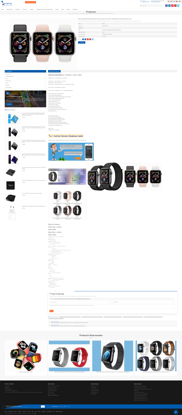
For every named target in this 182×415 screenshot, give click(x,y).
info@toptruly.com (156, 1)
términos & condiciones (52, 387)
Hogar (2, 9)
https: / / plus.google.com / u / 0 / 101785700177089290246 (62, 90)
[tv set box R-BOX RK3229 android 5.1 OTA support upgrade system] (13, 198)
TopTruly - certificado (51, 393)
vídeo (62, 9)
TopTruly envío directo (94, 385)
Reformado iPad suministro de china (140, 396)
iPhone (73, 13)
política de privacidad (59, 411)
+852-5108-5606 (145, 1)
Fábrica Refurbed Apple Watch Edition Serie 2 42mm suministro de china (112, 371)
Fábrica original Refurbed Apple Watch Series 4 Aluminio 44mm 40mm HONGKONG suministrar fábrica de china (72, 298)
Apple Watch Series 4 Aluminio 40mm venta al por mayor (113, 316)
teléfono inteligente (9, 76)
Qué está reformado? (94, 392)
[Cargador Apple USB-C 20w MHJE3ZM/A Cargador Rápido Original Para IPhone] (13, 213)
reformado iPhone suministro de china (140, 387)
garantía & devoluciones (95, 390)
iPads (7, 78)
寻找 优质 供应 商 (93, 393)
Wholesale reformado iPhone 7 (139, 392)
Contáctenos (75, 9)
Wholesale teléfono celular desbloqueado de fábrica (143, 389)
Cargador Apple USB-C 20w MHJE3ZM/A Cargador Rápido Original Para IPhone (33, 206)
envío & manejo (93, 387)
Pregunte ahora (81, 42)
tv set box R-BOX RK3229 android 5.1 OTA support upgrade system (32, 193)
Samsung (7, 85)
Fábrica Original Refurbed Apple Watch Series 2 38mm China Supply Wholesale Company (155, 371)
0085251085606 (8, 389)
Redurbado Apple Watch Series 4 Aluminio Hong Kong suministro (133, 316)
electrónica (17, 9)
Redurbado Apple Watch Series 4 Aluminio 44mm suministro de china (69, 316)
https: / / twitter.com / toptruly (56, 82)
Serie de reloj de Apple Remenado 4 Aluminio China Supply (153, 316)
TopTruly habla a (50, 392)
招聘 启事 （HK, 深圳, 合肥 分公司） (53, 395)
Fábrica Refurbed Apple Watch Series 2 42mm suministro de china (68, 371)
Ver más (23, 117)
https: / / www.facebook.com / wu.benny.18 (59, 77)
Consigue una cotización (30, 2)
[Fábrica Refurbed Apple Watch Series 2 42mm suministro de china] (68, 356)
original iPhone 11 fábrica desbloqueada (141, 393)
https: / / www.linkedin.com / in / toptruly (59, 81)
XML (54, 411)
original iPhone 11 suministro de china (140, 395)
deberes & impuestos (94, 389)
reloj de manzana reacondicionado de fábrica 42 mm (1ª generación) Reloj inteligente (25, 371)
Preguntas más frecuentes (52, 390)
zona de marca (9, 87)
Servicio (68, 9)
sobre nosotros (10, 9)
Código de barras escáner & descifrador (44, 9)
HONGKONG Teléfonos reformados (140, 385)
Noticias (57, 9)
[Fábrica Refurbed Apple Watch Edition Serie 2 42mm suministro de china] (111, 356)
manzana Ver (77, 13)
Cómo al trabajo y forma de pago (53, 385)
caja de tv (25, 9)
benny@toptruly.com (58, 125)
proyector (32, 9)
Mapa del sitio (49, 411)
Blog (35, 411)
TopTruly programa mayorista (52, 389)
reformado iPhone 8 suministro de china (140, 398)
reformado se (136, 390)
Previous (3, 359)
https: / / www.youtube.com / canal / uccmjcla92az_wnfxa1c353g (63, 84)
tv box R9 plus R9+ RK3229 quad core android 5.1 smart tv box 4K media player (34, 180)
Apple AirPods (8, 80)
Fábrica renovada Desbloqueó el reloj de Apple (56, 318)
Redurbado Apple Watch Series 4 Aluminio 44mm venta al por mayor (92, 316)
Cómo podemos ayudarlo (14, 96)
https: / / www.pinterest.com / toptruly (58, 87)
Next (178, 359)
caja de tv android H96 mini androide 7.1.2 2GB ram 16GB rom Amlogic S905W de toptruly (33, 168)
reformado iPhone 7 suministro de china (140, 400)
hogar (6, 411)
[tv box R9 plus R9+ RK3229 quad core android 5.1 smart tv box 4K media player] (13, 185)
